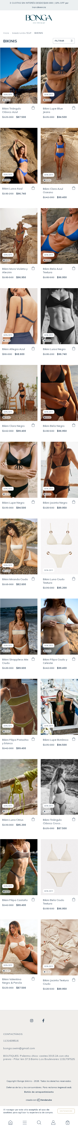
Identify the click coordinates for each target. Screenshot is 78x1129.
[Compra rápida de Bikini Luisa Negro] (73, 348)
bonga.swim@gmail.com (19, 1048)
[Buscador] (39, 1122)
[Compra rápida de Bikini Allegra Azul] (33, 348)
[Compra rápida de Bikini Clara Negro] (33, 425)
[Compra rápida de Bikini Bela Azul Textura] (73, 268)
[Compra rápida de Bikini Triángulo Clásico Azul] (33, 108)
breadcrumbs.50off (21, 33)
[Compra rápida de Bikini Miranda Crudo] (33, 578)
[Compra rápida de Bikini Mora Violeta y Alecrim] (33, 268)
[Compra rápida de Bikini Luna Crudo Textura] (73, 578)
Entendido (66, 1111)
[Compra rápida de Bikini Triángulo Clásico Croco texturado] (73, 819)
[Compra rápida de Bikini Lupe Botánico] (73, 739)
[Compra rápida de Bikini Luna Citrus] (33, 819)
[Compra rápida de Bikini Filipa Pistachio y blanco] (33, 739)
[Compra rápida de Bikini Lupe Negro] (33, 502)
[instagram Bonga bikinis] (32, 1020)
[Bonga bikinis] (10, 1122)
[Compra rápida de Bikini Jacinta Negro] (73, 502)
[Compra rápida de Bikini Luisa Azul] (33, 188)
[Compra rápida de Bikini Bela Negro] (73, 425)
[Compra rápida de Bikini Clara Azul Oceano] (73, 188)
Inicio (6, 33)
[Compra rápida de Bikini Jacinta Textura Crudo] (73, 979)
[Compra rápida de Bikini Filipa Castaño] (33, 899)
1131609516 (10, 1040)
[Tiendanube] (39, 1100)
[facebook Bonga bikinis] (43, 1020)
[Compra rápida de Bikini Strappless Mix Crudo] (33, 659)
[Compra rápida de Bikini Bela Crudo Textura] (73, 899)
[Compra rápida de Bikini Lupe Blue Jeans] (73, 108)
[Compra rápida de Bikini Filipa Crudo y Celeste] (73, 659)
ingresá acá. (65, 1087)
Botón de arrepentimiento (39, 1091)
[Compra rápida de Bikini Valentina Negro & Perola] (33, 978)
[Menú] (25, 1122)
